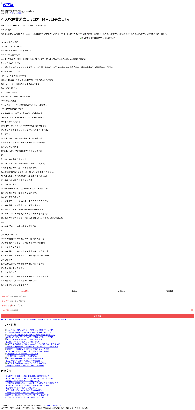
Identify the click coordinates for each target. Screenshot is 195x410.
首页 (12, 13)
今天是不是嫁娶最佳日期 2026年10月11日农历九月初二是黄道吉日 (31, 383)
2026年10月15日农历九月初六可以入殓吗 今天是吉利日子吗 (29, 378)
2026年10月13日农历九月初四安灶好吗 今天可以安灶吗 (27, 395)
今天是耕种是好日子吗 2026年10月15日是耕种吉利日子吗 (28, 376)
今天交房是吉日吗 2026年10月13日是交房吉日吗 (24, 393)
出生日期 (5, 310)
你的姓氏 (5, 296)
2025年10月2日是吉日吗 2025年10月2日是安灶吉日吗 (22, 319)
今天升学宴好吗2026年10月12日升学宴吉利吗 (23, 390)
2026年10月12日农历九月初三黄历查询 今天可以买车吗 (27, 385)
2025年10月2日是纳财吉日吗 (54, 319)
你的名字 (5, 301)
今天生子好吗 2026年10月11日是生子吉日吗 (22, 381)
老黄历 (18, 13)
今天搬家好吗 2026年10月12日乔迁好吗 (21, 388)
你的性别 (5, 306)
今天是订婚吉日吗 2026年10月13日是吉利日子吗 (24, 397)
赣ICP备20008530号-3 (52, 405)
